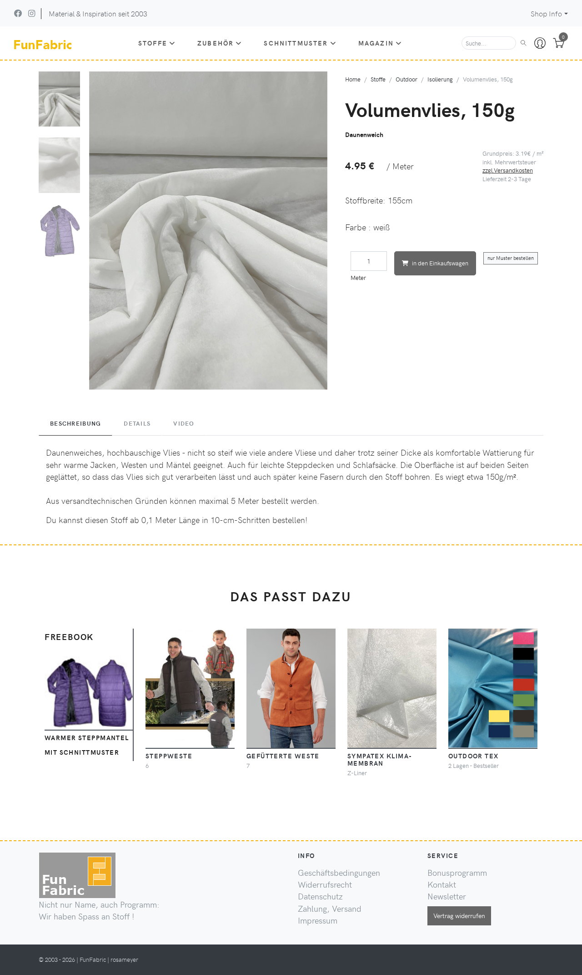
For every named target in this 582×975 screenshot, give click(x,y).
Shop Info (546, 13)
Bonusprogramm (457, 872)
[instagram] (31, 13)
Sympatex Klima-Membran (379, 759)
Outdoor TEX (473, 755)
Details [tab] (137, 423)
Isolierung (440, 79)
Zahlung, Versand (329, 908)
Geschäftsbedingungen (339, 872)
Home (353, 79)
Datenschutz (320, 896)
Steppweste (169, 755)
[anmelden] (540, 43)
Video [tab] (183, 423)
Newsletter (446, 896)
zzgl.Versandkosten (507, 170)
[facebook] (18, 13)
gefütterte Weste (283, 755)
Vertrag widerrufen (459, 915)
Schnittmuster (296, 42)
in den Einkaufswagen (440, 263)
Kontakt (441, 884)
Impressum (317, 920)
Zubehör (215, 42)
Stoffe (152, 42)
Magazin (376, 42)
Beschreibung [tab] (75, 423)
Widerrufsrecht (325, 884)
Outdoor (406, 79)
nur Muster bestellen (510, 257)
